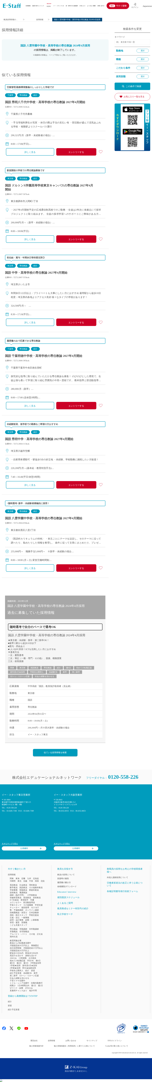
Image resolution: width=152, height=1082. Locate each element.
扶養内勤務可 (37, 983)
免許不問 (33, 990)
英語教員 (14, 885)
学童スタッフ (15, 905)
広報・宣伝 (14, 917)
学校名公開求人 (37, 672)
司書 (32, 900)
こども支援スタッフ (18, 925)
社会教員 (23, 885)
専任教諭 (23, 95)
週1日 (33, 985)
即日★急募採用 (29, 968)
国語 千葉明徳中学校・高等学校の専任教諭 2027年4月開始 (43, 355)
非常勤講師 (34, 929)
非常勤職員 (24, 931)
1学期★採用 (15, 965)
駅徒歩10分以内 (16, 953)
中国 (31, 881)
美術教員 (37, 897)
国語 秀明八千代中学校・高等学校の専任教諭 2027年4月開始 (45, 102)
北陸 (43, 881)
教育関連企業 (15, 940)
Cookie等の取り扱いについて (116, 1046)
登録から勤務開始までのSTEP (22, 996)
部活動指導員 (29, 902)
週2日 (40, 985)
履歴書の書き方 (64, 882)
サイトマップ (92, 1041)
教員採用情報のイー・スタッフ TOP (11, 20)
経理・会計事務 (16, 920)
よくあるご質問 (91, 6)
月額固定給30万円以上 (19, 945)
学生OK (30, 961)
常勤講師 (23, 929)
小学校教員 (32, 895)
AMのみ (13, 958)
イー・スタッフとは (58, 6)
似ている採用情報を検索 (55, 752)
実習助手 (24, 900)
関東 (12, 668)
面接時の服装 (63, 878)
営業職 (24, 922)
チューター (14, 907)
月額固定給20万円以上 (19, 950)
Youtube (26, 1028)
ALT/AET (35, 907)
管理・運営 (14, 922)
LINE (19, 1028)
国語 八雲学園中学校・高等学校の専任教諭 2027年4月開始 (43, 518)
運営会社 (34, 1041)
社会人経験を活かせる (44, 676)
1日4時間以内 (23, 985)
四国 (37, 881)
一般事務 (25, 917)
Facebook (4, 1028)
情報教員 (23, 890)
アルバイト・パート (18, 934)
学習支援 (39, 905)
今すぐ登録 (121, 5)
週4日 (19, 963)
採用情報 (28, 6)
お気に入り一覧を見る (134, 97)
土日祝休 (32, 958)
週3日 (25, 963)
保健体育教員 (15, 897)
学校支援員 (34, 915)
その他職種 (28, 905)
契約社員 (14, 936)
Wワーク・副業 (16, 988)
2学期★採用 (15, 968)
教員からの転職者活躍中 (20, 943)
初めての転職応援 (84, 668)
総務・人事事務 (32, 920)
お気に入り (82, 6)
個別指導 (25, 907)
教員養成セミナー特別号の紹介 (72, 908)
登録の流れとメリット (38, 6)
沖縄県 (13, 881)
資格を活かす (31, 955)
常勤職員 (14, 931)
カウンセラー (15, 902)
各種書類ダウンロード (67, 886)
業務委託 (35, 945)
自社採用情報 (15, 948)
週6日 (68, 668)
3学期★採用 (35, 963)
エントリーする (76, 152)
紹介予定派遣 (15, 973)
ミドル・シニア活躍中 (19, 983)
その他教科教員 (36, 887)
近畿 (23, 878)
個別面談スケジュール (68, 897)
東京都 (10, 178)
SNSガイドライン (115, 1041)
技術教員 (14, 892)
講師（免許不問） (17, 895)
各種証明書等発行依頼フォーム (122, 891)
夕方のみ (29, 988)
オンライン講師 (32, 910)
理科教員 (33, 885)
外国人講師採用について (117, 877)
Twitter (11, 1028)
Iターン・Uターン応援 (20, 676)
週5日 (12, 963)
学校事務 (14, 890)
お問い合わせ (100, 6)
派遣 (33, 970)
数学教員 (14, 887)
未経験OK (53, 672)
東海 (17, 878)
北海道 (36, 878)
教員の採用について (66, 874)
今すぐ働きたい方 (17, 869)
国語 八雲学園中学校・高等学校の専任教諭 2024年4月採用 (46, 635)
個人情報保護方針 (36, 1046)
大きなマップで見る (10, 844)
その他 (32, 934)
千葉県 (10, 95)
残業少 (13, 985)
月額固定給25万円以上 (33, 948)
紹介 (35, 95)
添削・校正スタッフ (18, 915)
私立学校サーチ (65, 914)
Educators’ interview (66, 892)
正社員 (40, 934)
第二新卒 (76, 672)
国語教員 (34, 668)
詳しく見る (30, 152)
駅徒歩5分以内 (31, 953)
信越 (25, 881)
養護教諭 (23, 892)
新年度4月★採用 (17, 672)
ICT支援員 (14, 900)
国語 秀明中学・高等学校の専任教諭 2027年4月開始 (39, 439)
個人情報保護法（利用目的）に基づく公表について (74, 1046)
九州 (29, 878)
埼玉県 (10, 266)
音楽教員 (27, 897)
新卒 (65, 672)
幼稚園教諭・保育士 (18, 912)
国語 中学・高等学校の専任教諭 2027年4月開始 (36, 272)
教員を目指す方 (65, 869)
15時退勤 (23, 958)
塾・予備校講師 (16, 910)
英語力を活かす (16, 955)
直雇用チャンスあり (18, 990)
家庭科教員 (34, 890)
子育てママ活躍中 (17, 981)
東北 (19, 881)
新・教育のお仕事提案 (72, 6)
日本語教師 (34, 912)
